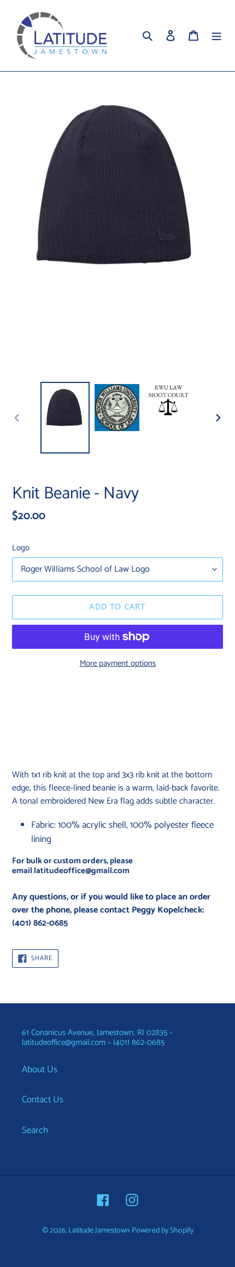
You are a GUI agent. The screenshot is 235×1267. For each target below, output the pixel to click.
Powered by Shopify (162, 1230)
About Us (39, 1069)
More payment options (118, 664)
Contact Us (42, 1099)
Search (35, 1130)
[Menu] (216, 35)
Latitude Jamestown (99, 1230)
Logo (21, 548)
